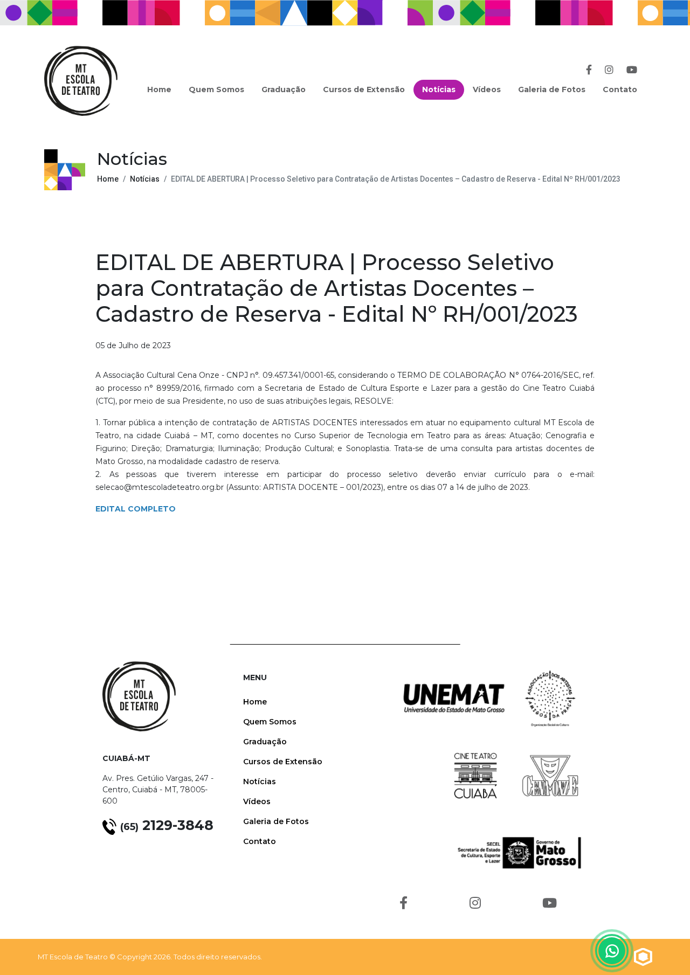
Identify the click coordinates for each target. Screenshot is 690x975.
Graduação (283, 89)
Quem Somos (216, 89)
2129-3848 (166, 825)
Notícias (439, 89)
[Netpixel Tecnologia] (643, 957)
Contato (620, 89)
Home (159, 89)
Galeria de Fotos (551, 89)
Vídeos (487, 89)
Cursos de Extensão (364, 89)
